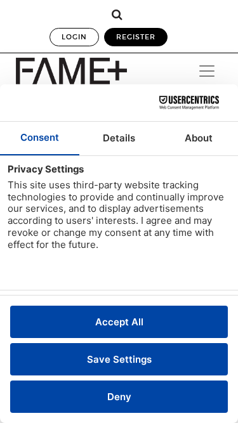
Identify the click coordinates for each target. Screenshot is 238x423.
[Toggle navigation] (207, 71)
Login (74, 36)
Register (135, 36)
